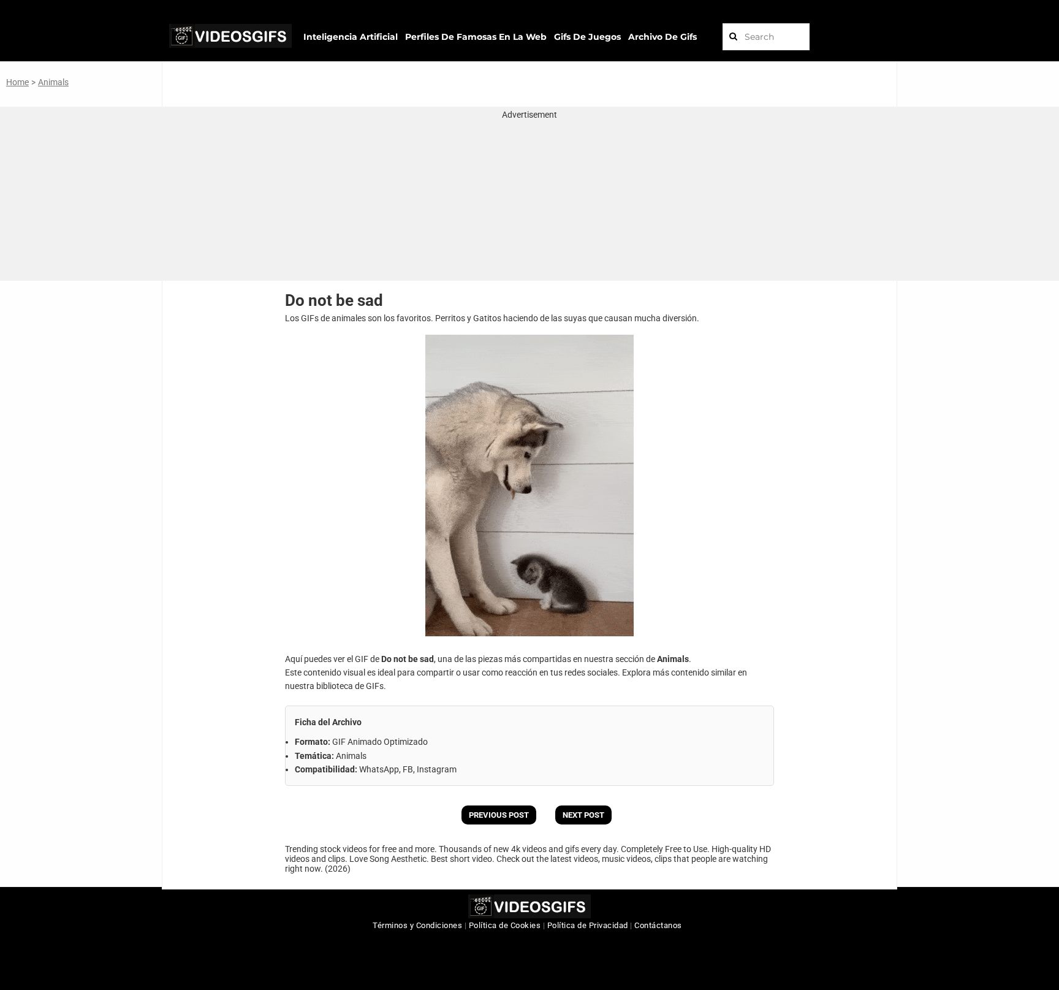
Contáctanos (658, 925)
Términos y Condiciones (417, 925)
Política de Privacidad (587, 925)
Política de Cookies (505, 925)
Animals (53, 82)
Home (17, 82)
